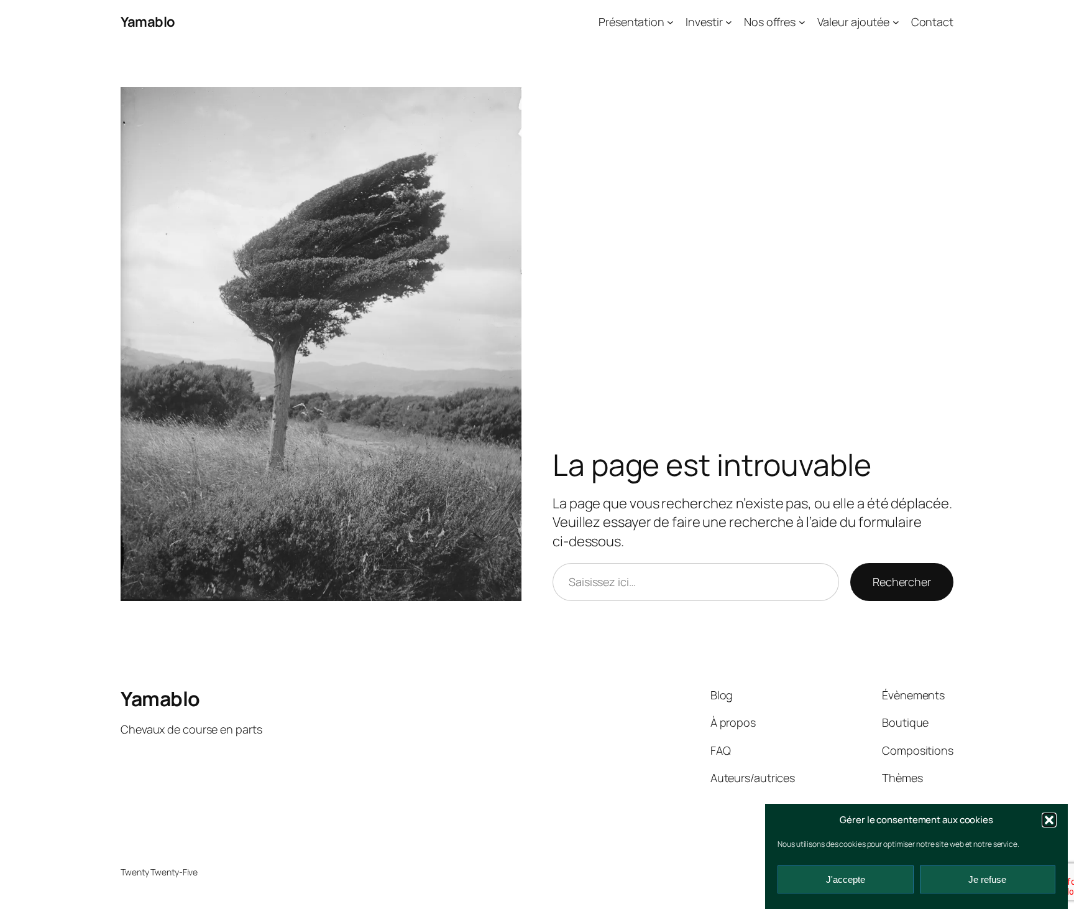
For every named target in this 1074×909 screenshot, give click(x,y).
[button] (1049, 820)
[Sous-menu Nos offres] (802, 22)
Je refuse (987, 879)
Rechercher (902, 581)
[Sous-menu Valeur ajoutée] (896, 22)
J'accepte (845, 879)
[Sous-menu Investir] (728, 22)
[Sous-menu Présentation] (670, 22)
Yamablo (148, 21)
